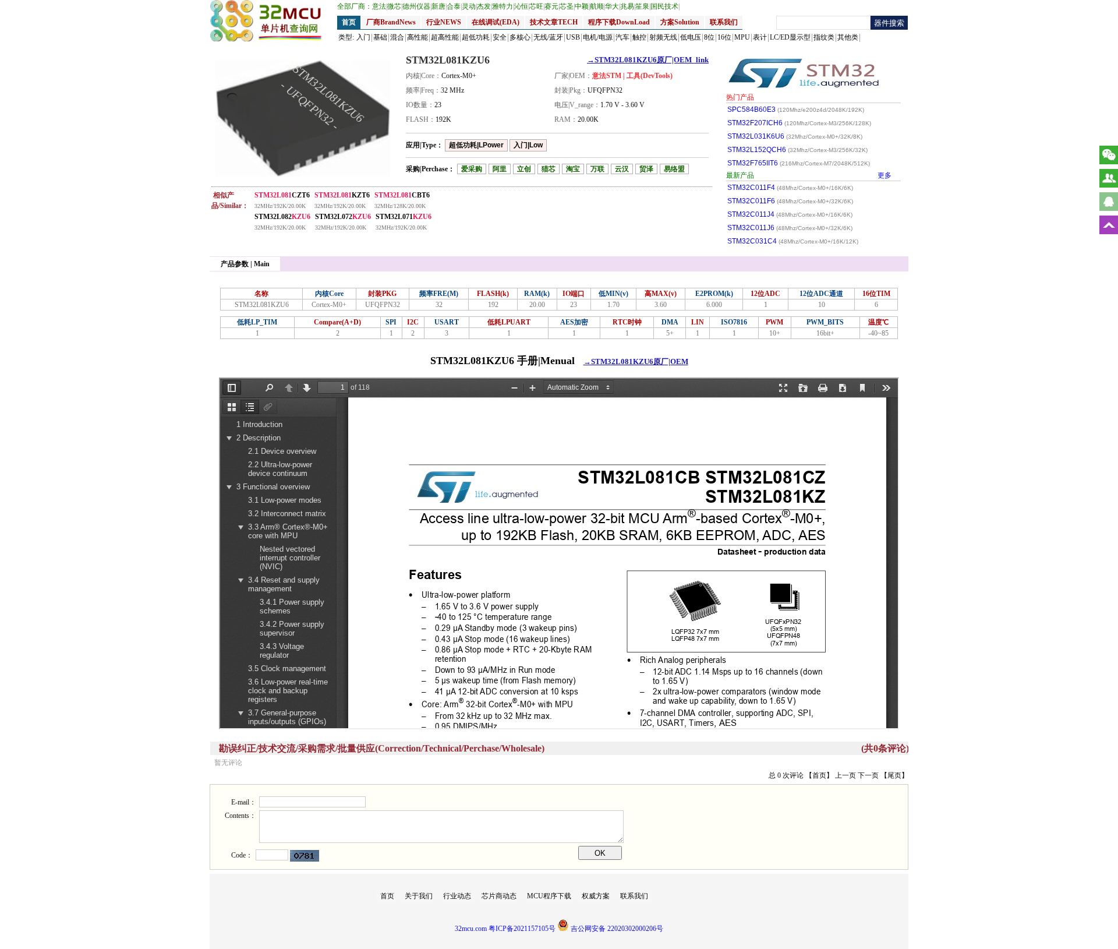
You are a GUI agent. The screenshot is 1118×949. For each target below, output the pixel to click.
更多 (884, 175)
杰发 (484, 6)
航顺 (597, 6)
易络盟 (674, 169)
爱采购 (471, 169)
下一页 (868, 775)
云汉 (622, 169)
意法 (379, 6)
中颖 (582, 6)
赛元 (552, 6)
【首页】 (819, 775)
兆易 (627, 6)
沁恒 (521, 6)
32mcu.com (471, 929)
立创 (524, 169)
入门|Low (528, 145)
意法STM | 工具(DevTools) (632, 76)
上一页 (845, 775)
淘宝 (573, 169)
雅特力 (503, 6)
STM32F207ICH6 (799, 123)
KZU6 (282, 217)
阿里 (500, 169)
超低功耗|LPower (476, 145)
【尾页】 (894, 775)
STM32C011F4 (790, 188)
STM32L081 (282, 195)
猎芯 (549, 169)
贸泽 (646, 169)
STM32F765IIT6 (798, 163)
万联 (597, 169)
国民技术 (665, 6)
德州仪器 (416, 6)
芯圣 (567, 6)
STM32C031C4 (792, 241)
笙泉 (642, 6)
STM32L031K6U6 (794, 136)
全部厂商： (354, 6)
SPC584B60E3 (795, 109)
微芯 (394, 6)
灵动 (469, 6)
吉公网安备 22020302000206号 (616, 929)
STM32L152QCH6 (797, 150)
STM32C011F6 (790, 201)
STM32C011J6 (789, 228)
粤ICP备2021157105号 (522, 929)
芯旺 (536, 6)
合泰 (454, 6)
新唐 (439, 6)
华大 (612, 6)
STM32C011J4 (789, 214)
